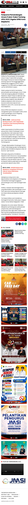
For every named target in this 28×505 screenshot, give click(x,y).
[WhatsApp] (25, 224)
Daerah (3, 12)
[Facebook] (17, 224)
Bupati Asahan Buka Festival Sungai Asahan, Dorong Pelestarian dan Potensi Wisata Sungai (7, 240)
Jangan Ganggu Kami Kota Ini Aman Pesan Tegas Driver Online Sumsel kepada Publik (21, 255)
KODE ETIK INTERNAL (6, 496)
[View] (21, 52)
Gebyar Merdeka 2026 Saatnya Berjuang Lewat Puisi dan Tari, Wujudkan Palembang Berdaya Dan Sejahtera (21, 269)
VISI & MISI (11, 498)
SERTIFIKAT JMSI (5, 494)
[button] (21, 2)
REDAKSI (16, 496)
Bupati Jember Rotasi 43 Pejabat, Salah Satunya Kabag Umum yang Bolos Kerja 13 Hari (7, 269)
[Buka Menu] (23, 2)
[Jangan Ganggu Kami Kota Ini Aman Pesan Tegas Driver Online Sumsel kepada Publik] (21, 248)
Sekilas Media (4, 24)
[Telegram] (22, 224)
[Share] (10, 52)
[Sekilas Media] (9, 2)
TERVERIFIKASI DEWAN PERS (8, 492)
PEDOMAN (3, 498)
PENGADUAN (15, 494)
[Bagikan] (25, 25)
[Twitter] (19, 224)
